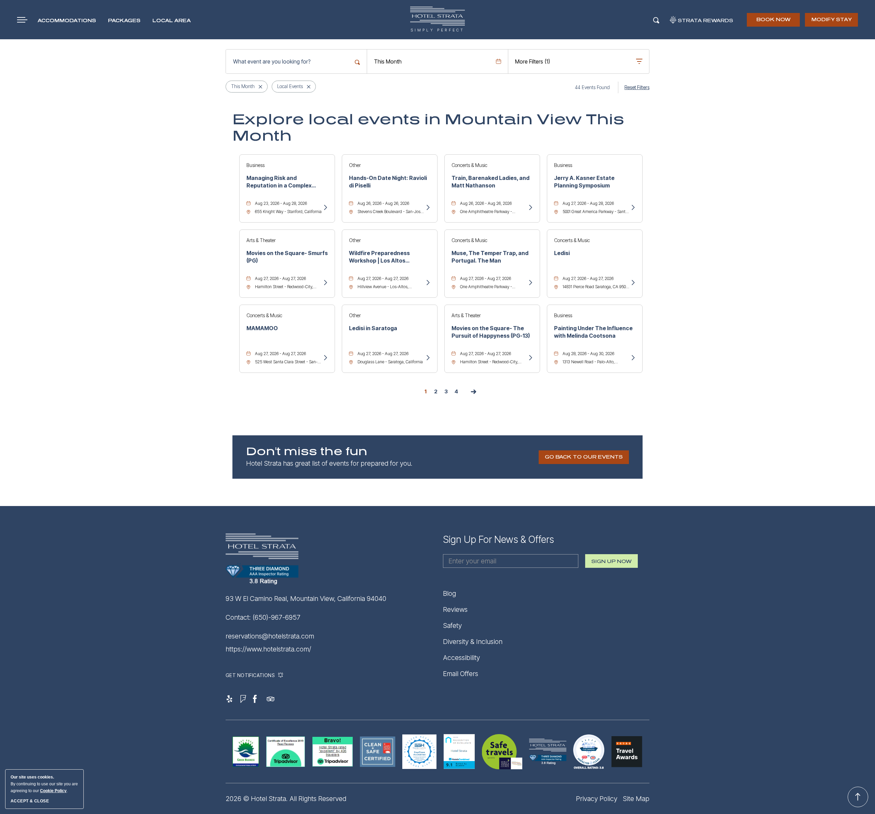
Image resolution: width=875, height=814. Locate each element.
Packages (124, 20)
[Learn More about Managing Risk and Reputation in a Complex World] (325, 208)
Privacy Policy (596, 799)
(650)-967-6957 (276, 617)
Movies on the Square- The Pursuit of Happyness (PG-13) (491, 332)
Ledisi (562, 253)
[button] (584, 457)
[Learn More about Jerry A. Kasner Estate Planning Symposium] (633, 208)
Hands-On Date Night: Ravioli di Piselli (388, 181)
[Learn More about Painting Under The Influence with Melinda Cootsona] (633, 358)
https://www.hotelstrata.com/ (268, 649)
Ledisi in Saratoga (373, 328)
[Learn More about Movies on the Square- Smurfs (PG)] (325, 283)
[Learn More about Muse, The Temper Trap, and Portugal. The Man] (530, 283)
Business (255, 165)
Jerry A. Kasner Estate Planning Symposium (584, 181)
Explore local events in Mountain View (428, 127)
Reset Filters (636, 87)
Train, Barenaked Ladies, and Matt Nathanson (490, 181)
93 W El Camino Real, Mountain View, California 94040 (306, 598)
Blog (449, 593)
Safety (452, 625)
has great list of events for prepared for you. (329, 463)
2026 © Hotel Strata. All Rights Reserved (286, 799)
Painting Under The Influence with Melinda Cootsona (593, 332)
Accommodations (67, 20)
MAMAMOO (262, 328)
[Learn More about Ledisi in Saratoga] (428, 358)
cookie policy (53, 790)
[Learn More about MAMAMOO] (325, 358)
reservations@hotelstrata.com (270, 636)
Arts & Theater (261, 240)
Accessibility (461, 658)
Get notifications (250, 675)
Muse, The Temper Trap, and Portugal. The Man (490, 257)
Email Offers (460, 674)
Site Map (636, 799)
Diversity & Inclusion (472, 641)
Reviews (455, 609)
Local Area (171, 20)
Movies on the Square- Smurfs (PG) (287, 257)
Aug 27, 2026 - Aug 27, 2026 (280, 278)
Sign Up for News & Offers (498, 539)
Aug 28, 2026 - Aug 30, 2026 (588, 353)
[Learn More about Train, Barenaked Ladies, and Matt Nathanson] (530, 208)
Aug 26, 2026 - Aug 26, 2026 (383, 203)
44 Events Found (592, 87)
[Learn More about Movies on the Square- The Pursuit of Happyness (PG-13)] (530, 358)
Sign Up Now (611, 563)
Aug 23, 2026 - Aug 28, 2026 (281, 203)
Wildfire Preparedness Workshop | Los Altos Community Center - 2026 (384, 257)
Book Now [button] (774, 22)
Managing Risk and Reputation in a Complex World (279, 182)
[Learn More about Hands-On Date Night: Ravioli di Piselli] (428, 208)
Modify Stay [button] (831, 19)
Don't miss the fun (306, 452)
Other (355, 165)
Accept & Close (30, 801)
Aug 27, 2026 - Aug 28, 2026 (588, 203)
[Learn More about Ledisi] (633, 283)
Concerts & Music (469, 165)
